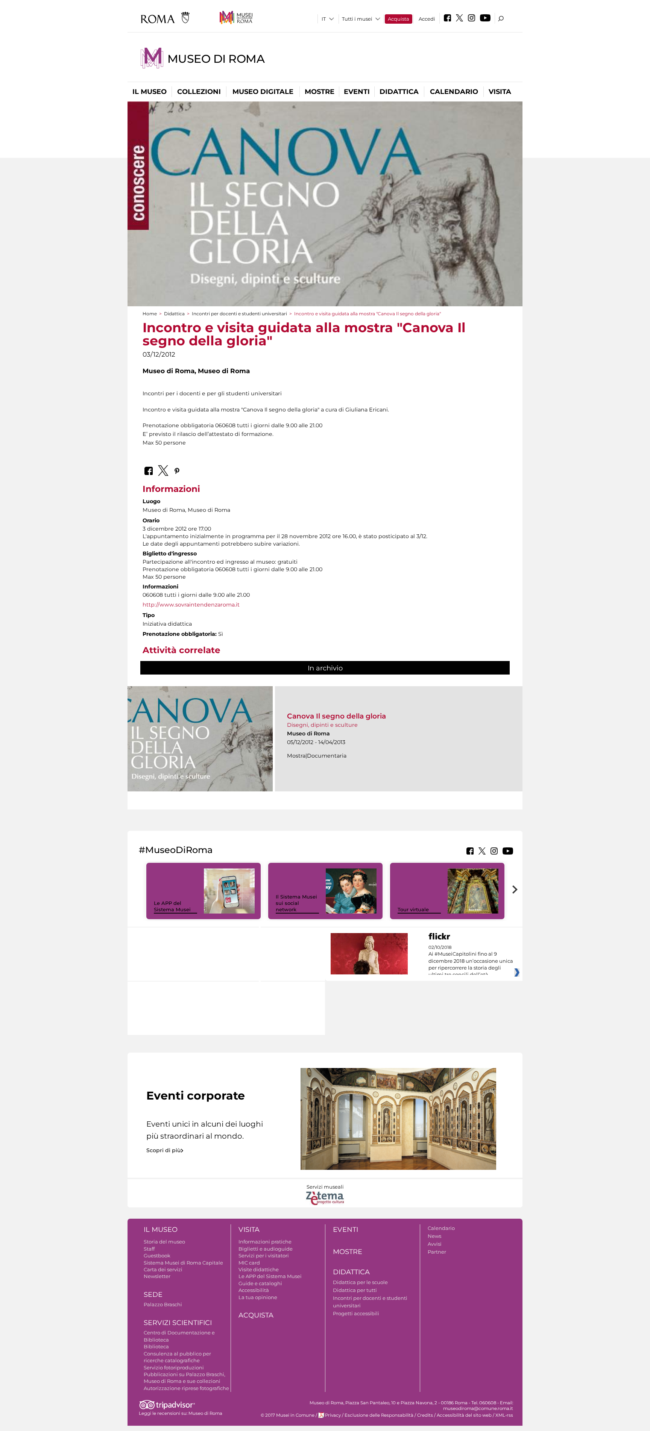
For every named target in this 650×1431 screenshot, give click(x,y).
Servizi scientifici (178, 1322)
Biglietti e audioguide (265, 1249)
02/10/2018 (470, 961)
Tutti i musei (357, 19)
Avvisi (435, 1244)
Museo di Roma (215, 59)
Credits (425, 1415)
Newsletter (157, 1276)
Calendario (454, 92)
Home (150, 313)
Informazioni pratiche (265, 1242)
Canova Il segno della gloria (336, 716)
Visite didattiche (258, 1269)
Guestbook (157, 1256)
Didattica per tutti (355, 1290)
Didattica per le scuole (360, 1282)
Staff (149, 1249)
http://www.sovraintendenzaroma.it (191, 604)
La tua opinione (257, 1297)
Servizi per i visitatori (263, 1256)
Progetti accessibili (356, 1313)
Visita (500, 92)
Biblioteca (156, 1346)
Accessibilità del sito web (464, 1415)
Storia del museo (164, 1242)
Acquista (398, 19)
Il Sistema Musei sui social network (296, 903)
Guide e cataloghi (260, 1283)
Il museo (149, 92)
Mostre (319, 92)
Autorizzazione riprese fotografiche (186, 1388)
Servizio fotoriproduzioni (174, 1367)
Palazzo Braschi (163, 1304)
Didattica (399, 92)
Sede (153, 1294)
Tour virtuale (413, 909)
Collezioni (199, 92)
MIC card (249, 1263)
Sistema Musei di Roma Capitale (183, 1263)
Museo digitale (262, 92)
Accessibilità (253, 1290)
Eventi (357, 92)
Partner (437, 1252)
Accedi (427, 19)
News (434, 1236)
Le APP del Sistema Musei (172, 906)
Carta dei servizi (163, 1269)
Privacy (333, 1415)
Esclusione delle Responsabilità (379, 1415)
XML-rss (504, 1415)
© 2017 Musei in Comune (287, 1415)
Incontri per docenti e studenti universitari (239, 313)
